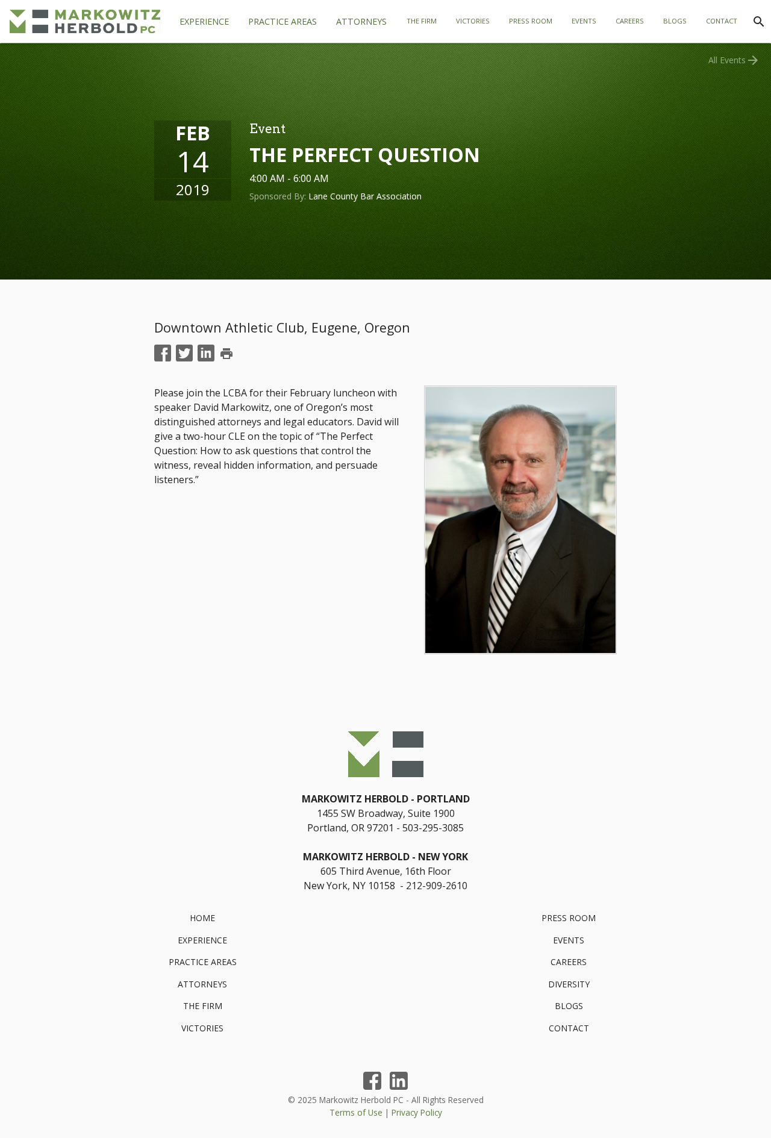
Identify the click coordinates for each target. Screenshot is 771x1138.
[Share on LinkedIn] (206, 353)
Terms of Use (355, 1112)
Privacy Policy (417, 1112)
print (226, 353)
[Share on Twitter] (184, 353)
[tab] (282, 21)
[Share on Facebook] (162, 353)
